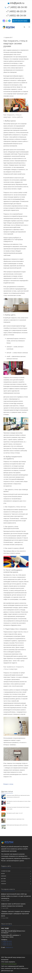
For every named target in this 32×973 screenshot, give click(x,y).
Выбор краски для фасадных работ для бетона (17, 825)
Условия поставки (5, 871)
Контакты (3, 881)
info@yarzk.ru (17, 3)
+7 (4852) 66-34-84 (16, 15)
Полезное (3, 883)
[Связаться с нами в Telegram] (9, 20)
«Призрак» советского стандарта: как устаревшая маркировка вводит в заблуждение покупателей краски (15, 914)
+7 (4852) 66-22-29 (16, 11)
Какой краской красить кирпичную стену (15, 819)
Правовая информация (9, 964)
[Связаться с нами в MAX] (4, 20)
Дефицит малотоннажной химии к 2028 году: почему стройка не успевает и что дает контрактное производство (16, 896)
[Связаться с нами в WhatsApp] (7, 20)
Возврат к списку (8, 784)
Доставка (3, 878)
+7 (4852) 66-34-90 (17, 7)
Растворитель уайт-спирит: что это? (15, 813)
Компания (3, 876)
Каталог (3, 873)
